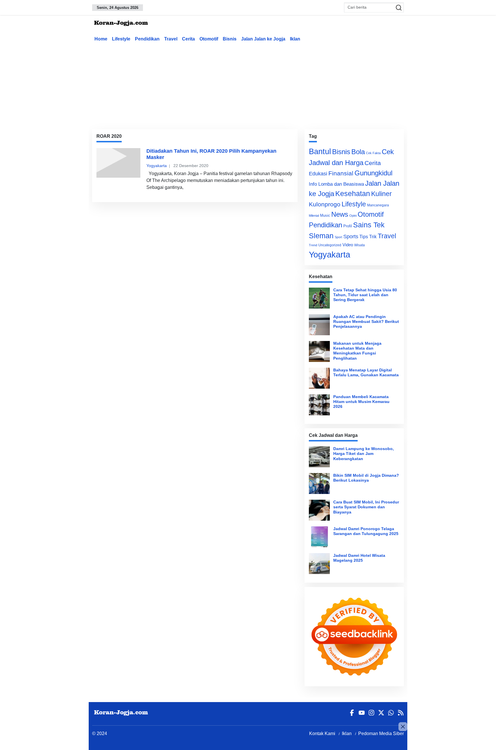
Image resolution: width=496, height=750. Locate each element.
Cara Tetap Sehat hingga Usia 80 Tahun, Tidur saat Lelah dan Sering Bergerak (365, 295)
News (339, 214)
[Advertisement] (248, 84)
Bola (358, 152)
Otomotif (208, 38)
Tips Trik (368, 236)
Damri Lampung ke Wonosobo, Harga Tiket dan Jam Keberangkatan (363, 453)
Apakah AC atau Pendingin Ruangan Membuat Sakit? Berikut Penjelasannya (366, 321)
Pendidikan (147, 38)
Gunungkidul (373, 173)
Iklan (295, 38)
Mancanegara (378, 205)
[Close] (402, 726)
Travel (170, 38)
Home (100, 38)
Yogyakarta (156, 165)
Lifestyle (121, 38)
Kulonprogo (324, 204)
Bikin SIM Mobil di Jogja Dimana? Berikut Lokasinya (366, 477)
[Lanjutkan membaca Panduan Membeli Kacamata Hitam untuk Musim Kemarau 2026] (319, 404)
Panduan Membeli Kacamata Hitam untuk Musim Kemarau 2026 (361, 401)
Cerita (188, 38)
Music (325, 215)
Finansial (340, 173)
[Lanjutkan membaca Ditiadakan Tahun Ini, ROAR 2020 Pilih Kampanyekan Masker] (118, 162)
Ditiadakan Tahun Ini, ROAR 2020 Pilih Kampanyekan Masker (211, 154)
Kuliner (381, 193)
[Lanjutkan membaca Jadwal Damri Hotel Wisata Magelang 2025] (319, 563)
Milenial (314, 215)
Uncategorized (329, 245)
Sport (338, 237)
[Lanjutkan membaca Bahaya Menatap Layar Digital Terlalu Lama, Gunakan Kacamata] (319, 378)
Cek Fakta (373, 153)
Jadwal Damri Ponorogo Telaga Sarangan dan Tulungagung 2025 (365, 531)
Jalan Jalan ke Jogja (263, 38)
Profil (347, 226)
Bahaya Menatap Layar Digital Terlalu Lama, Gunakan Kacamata (366, 372)
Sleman (321, 236)
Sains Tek (369, 225)
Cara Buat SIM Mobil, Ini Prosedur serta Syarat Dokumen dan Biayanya (366, 507)
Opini (352, 215)
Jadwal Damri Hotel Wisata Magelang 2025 (359, 558)
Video (347, 244)
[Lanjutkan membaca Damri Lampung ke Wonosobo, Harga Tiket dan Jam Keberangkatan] (319, 456)
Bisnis (230, 38)
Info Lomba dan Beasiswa (336, 184)
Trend (313, 245)
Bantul (320, 151)
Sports (350, 236)
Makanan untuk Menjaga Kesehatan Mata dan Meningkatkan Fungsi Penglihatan (357, 351)
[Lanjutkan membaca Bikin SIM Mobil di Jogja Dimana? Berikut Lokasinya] (319, 483)
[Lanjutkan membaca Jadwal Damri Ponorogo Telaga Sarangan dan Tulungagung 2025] (319, 536)
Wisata (359, 245)
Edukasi (318, 174)
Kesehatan (352, 193)
